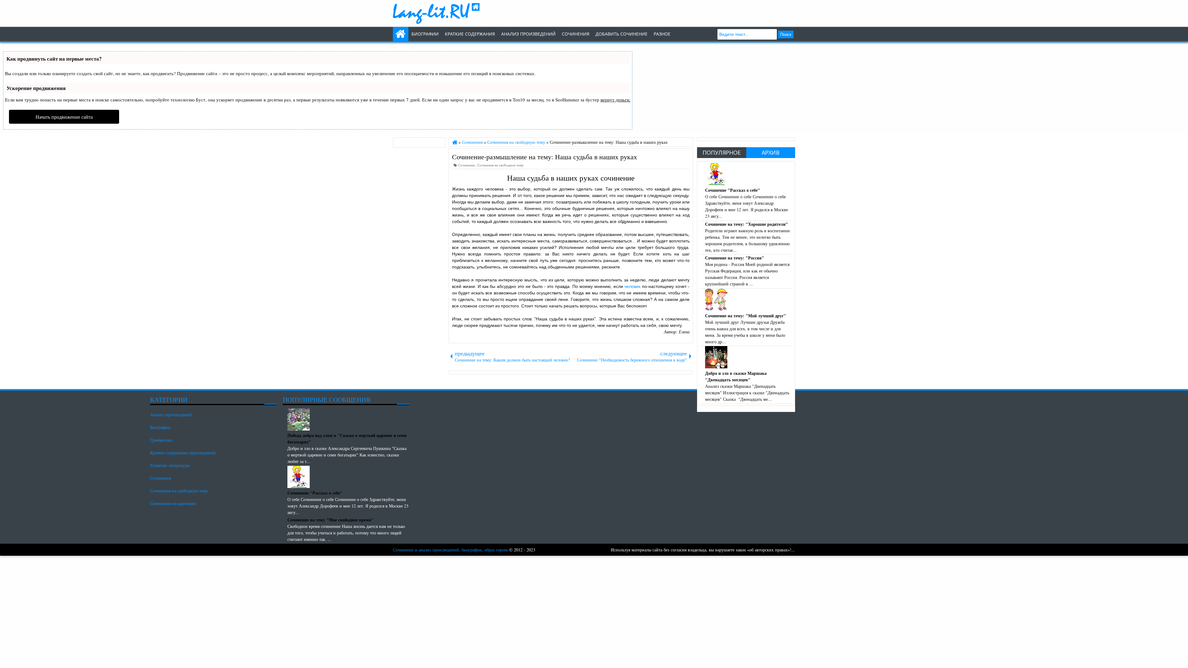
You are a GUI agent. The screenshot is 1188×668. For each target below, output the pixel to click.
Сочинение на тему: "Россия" (734, 258)
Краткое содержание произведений (183, 453)
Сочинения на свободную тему (500, 165)
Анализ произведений (528, 34)
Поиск (785, 34)
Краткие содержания (470, 34)
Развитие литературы (170, 465)
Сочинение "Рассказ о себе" (732, 190)
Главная (400, 34)
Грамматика (161, 440)
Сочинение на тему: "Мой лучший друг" (745, 315)
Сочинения (467, 165)
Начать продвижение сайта (64, 116)
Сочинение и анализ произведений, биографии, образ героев (450, 550)
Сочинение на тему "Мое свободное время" (330, 519)
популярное (722, 152)
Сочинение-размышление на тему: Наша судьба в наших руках (544, 156)
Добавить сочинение (622, 34)
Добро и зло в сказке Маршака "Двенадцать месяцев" (736, 376)
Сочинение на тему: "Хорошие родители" (746, 224)
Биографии (425, 34)
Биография (160, 427)
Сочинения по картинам (173, 503)
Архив (771, 152)
